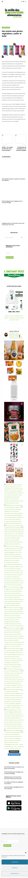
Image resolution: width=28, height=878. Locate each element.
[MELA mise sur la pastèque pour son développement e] (14, 453)
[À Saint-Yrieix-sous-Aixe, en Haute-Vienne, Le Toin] (14, 616)
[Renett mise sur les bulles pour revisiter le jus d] (14, 555)
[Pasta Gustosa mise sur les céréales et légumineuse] (14, 534)
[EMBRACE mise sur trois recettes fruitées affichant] (14, 514)
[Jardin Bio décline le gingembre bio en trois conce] (14, 350)
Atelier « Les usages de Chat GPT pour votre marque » (7, 148)
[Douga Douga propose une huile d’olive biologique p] (14, 719)
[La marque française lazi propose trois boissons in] (14, 698)
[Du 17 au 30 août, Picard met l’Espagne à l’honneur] (14, 371)
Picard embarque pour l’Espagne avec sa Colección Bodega (12, 201)
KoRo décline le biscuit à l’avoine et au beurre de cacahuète (13, 179)
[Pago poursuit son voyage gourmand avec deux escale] (14, 637)
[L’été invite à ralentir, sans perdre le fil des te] (14, 657)
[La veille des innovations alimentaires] (14, 12)
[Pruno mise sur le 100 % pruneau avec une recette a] (14, 678)
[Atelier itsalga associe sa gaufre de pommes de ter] (14, 432)
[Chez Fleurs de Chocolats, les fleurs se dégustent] (14, 596)
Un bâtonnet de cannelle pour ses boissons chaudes (21, 148)
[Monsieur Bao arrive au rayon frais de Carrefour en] (14, 473)
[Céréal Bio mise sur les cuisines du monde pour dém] (14, 493)
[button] (25, 852)
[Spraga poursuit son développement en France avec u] (14, 739)
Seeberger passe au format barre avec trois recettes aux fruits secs (13, 223)
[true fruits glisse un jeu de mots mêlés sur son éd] (14, 391)
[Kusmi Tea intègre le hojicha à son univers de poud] (14, 412)
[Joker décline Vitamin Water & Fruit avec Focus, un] (14, 575)
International (5, 27)
